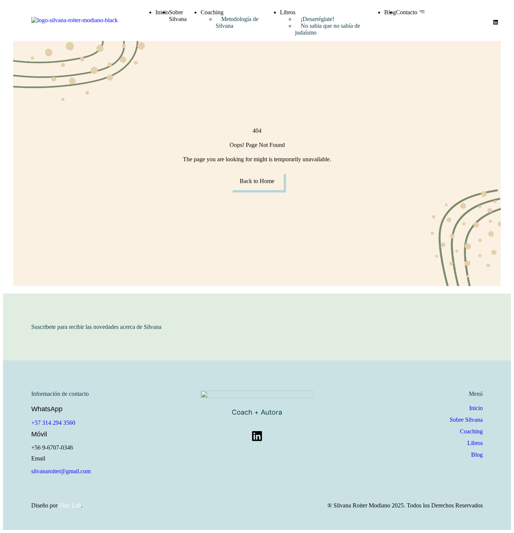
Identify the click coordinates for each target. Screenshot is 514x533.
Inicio (162, 12)
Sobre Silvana (178, 15)
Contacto (406, 12)
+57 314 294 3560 (53, 422)
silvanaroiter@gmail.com (61, 471)
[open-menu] (422, 12)
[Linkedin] (495, 22)
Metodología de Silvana (237, 22)
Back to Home (257, 181)
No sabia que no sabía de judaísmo (327, 29)
